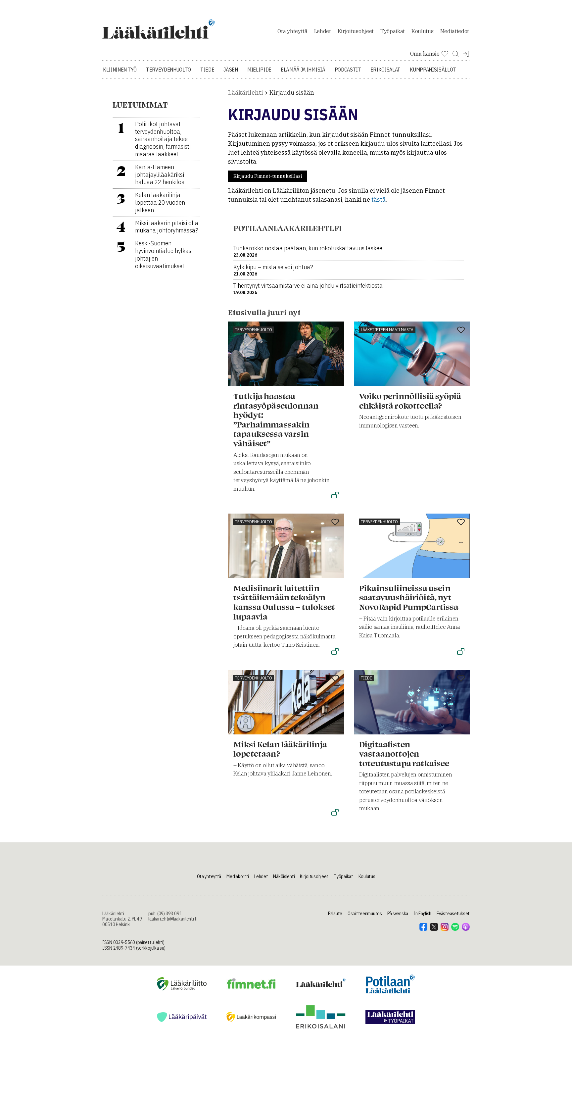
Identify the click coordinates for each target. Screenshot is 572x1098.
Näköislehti (284, 876)
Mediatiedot (454, 31)
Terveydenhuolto (168, 69)
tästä (378, 199)
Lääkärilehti (245, 92)
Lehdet (322, 31)
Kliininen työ (120, 69)
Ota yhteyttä (292, 31)
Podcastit (348, 69)
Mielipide (259, 69)
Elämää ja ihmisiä (303, 69)
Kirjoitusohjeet (356, 31)
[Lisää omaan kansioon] (335, 330)
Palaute (335, 914)
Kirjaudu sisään (291, 92)
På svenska (397, 914)
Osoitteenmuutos (365, 914)
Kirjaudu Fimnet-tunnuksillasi (267, 176)
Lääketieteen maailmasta (387, 329)
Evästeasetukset (453, 914)
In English (422, 914)
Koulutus (422, 31)
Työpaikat (392, 31)
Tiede (207, 69)
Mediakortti (237, 876)
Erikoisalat (385, 69)
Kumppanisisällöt (433, 69)
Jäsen (230, 69)
